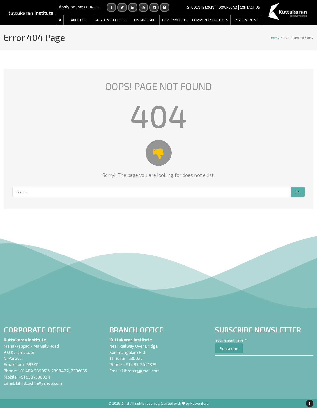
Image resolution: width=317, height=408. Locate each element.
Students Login (200, 7)
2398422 (60, 370)
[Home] (59, 20)
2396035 (79, 370)
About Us (79, 20)
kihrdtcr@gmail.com (141, 370)
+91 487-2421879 (140, 364)
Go (298, 192)
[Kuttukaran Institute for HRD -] (30, 12)
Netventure (199, 403)
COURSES (91, 7)
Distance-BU (144, 20)
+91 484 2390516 (34, 370)
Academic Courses (112, 20)
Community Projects (210, 20)
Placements (245, 20)
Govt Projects (174, 20)
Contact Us (250, 7)
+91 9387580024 (34, 376)
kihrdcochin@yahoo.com (39, 383)
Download (228, 7)
